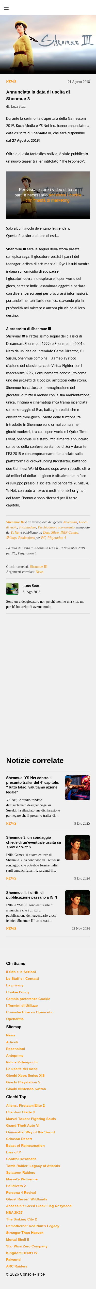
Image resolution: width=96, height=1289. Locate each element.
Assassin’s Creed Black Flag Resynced (39, 1206)
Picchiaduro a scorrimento (56, 527)
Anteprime (14, 1055)
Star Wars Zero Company (27, 1246)
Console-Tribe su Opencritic (29, 1012)
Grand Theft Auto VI (22, 1125)
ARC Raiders (16, 1266)
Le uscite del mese (22, 1069)
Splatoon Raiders (20, 1172)
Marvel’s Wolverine (22, 1179)
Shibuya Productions (20, 538)
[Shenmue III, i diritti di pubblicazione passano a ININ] (77, 902)
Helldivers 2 (16, 1186)
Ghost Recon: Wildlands (26, 1199)
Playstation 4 (57, 538)
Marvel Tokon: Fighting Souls (31, 1119)
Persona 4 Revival (21, 1192)
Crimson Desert (19, 1139)
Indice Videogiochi (22, 1062)
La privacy (15, 985)
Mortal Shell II (17, 1239)
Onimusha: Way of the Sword (30, 1132)
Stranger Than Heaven (25, 1233)
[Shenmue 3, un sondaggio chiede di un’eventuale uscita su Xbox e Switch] (77, 847)
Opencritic (15, 1019)
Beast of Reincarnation (25, 1145)
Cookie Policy (17, 992)
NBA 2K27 (14, 1213)
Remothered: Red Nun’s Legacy (32, 1226)
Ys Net (15, 532)
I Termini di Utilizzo (22, 1005)
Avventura (70, 522)
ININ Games (69, 532)
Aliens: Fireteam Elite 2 (25, 1105)
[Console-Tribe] (48, 7)
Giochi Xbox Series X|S (25, 1075)
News (11, 82)
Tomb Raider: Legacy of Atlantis (33, 1166)
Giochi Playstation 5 (23, 1082)
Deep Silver (51, 532)
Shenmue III (15, 522)
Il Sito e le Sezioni (21, 972)
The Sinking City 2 (21, 1219)
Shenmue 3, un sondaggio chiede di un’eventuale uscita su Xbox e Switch (33, 842)
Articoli (12, 1042)
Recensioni (15, 1049)
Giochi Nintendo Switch (26, 1089)
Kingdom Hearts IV (21, 1253)
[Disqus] (48, 686)
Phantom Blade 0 (20, 1112)
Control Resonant (21, 1159)
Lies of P (13, 1152)
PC (43, 538)
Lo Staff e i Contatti (22, 978)
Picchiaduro (27, 527)
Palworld (13, 1260)
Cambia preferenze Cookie (28, 999)
